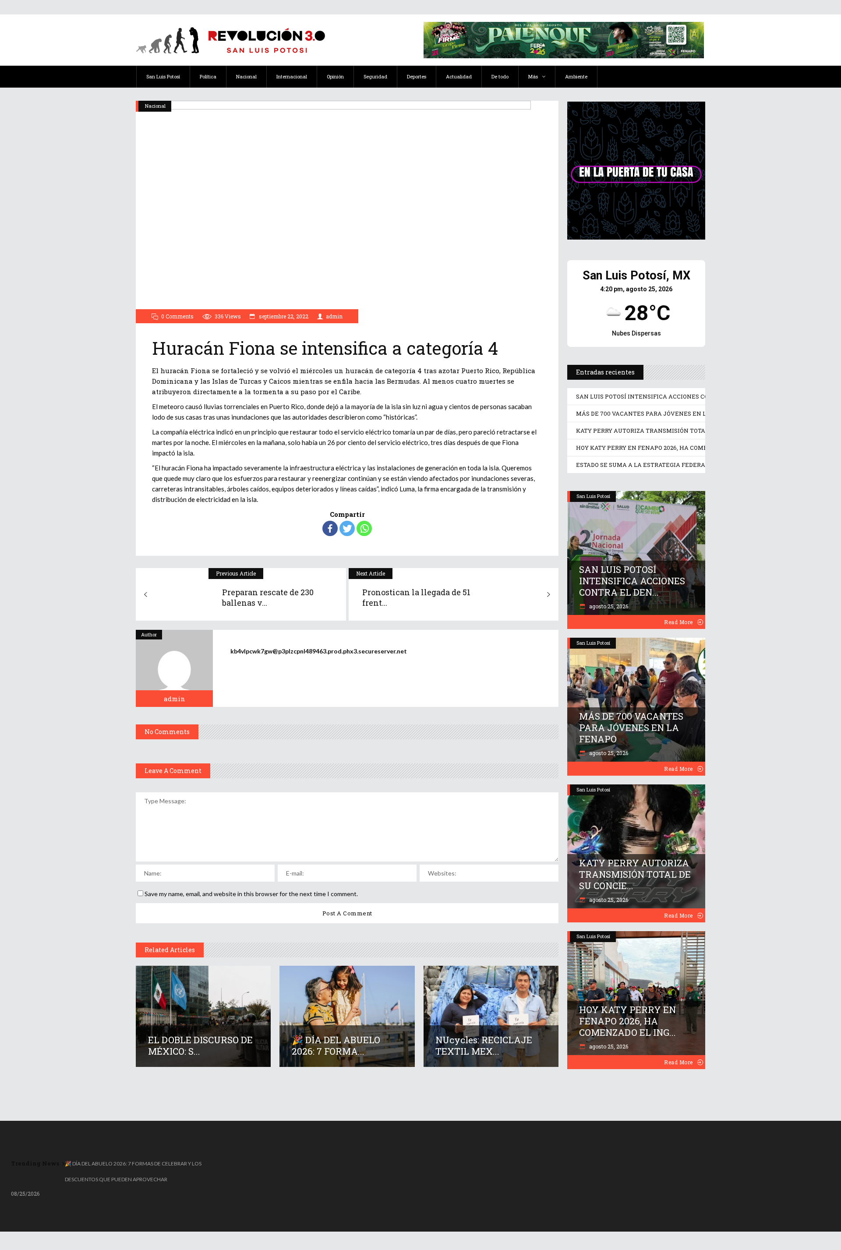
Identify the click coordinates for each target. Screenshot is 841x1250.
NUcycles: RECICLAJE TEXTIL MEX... (483, 1045)
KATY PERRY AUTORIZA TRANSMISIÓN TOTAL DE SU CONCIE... (635, 874)
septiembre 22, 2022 (283, 316)
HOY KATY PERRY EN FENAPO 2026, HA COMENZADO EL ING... (627, 1020)
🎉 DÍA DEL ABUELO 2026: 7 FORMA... (336, 1045)
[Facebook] (330, 528)
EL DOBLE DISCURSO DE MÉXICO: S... (200, 1045)
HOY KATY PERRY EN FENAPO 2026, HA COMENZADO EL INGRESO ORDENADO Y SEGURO (702, 448)
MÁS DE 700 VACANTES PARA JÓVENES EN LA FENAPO (656, 413)
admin (334, 316)
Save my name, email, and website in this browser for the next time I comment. (251, 893)
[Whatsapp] (364, 528)
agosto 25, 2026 (608, 606)
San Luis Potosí (593, 496)
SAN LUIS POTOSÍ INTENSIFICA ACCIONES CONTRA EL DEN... (632, 580)
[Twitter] (347, 528)
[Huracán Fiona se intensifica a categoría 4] (174, 668)
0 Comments (177, 316)
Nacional (155, 105)
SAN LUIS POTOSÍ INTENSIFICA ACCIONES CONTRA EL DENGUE (668, 396)
